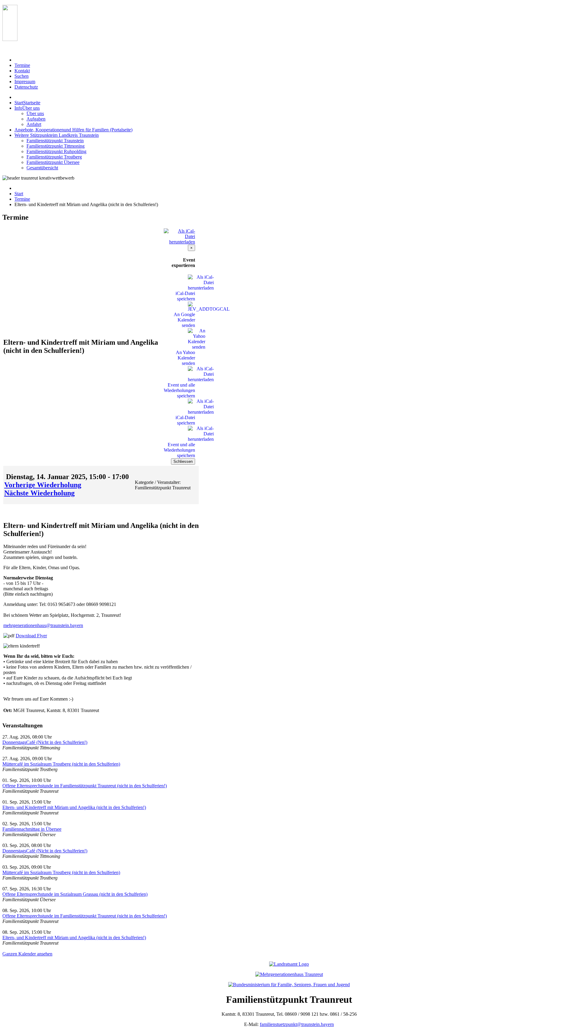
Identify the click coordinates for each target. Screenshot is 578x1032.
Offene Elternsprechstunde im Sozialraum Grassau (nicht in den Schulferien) (75, 894)
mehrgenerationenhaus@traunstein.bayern (43, 625)
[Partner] (9, 39)
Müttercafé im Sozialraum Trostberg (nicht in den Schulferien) (61, 764)
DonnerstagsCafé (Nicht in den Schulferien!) (44, 742)
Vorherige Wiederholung (42, 485)
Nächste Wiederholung (39, 493)
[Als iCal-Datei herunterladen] (179, 234)
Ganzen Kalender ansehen (27, 953)
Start (18, 193)
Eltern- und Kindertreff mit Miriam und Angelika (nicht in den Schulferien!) (74, 807)
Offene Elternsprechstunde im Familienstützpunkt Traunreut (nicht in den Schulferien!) (84, 785)
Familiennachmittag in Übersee (31, 829)
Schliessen (183, 461)
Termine (22, 199)
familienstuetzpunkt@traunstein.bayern (297, 1024)
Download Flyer (31, 635)
